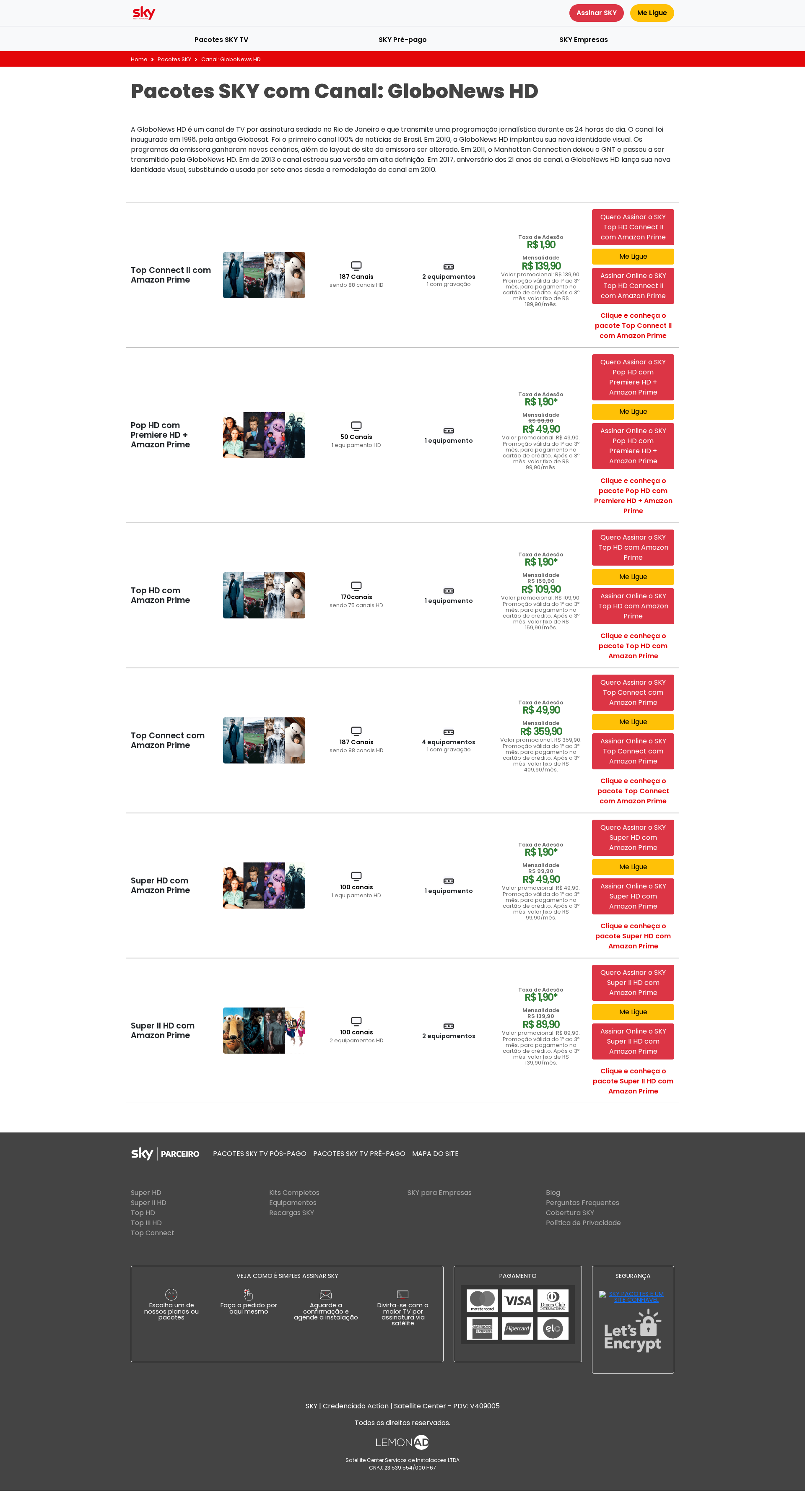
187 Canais (357, 280)
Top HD (143, 1213)
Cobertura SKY (570, 1213)
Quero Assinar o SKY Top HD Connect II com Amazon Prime (633, 227)
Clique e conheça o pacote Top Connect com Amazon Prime (633, 791)
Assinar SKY (596, 13)
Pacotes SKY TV (221, 39)
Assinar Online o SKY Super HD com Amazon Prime (633, 896)
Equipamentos (293, 1203)
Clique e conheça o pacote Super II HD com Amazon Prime (633, 1081)
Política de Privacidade (583, 1223)
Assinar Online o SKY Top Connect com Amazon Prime (633, 751)
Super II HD (148, 1203)
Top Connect (152, 1233)
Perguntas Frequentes (582, 1203)
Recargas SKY (291, 1213)
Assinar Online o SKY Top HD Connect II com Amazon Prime (633, 286)
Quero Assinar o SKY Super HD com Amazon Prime (633, 837)
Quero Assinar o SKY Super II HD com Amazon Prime (633, 982)
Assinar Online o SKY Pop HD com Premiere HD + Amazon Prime (633, 446)
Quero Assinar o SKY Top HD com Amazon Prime (633, 547)
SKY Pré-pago (403, 39)
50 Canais (356, 441)
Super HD (146, 1192)
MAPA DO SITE (435, 1153)
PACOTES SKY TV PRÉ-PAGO (359, 1153)
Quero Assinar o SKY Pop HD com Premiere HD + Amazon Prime (633, 377)
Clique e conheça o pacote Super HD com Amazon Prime (633, 936)
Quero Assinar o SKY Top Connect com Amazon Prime (633, 692)
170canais (356, 601)
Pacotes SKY (174, 59)
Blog (553, 1192)
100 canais (356, 891)
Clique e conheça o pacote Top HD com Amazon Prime (633, 646)
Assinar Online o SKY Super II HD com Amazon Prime (633, 1041)
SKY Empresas (583, 39)
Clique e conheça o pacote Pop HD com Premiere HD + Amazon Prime (633, 496)
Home (139, 59)
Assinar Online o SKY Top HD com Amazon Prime (633, 606)
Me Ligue (652, 13)
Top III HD (146, 1223)
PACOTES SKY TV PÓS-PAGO (259, 1153)
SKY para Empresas (440, 1192)
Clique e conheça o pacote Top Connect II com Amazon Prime (633, 325)
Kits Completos (294, 1192)
